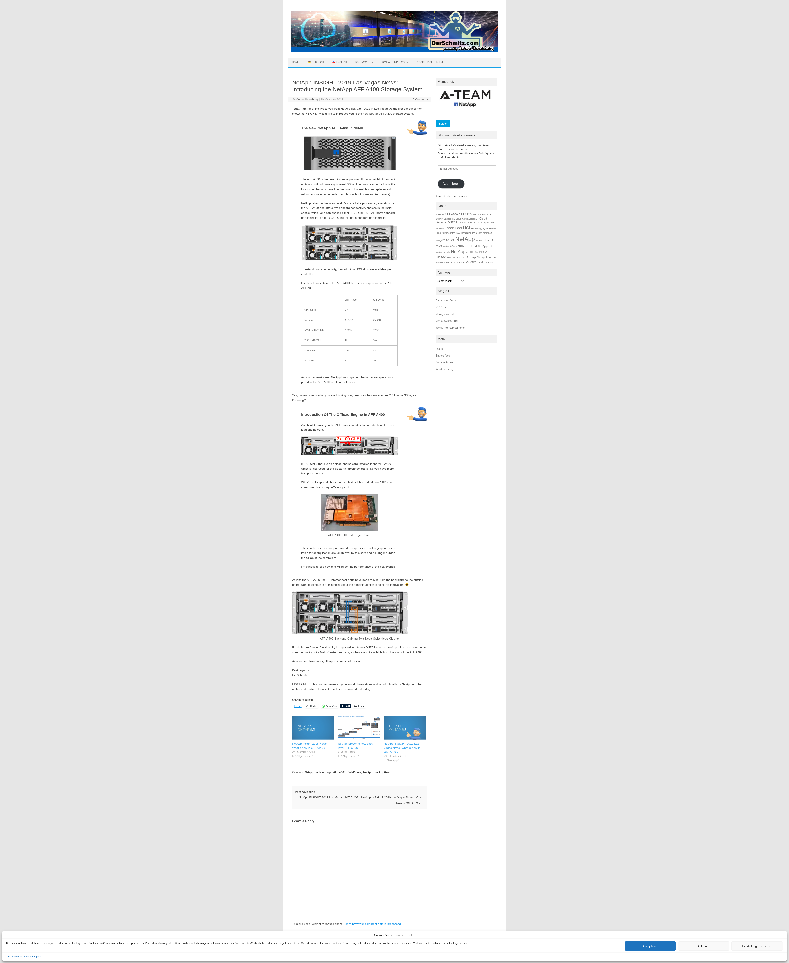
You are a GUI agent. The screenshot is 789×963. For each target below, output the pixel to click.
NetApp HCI (467, 246)
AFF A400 (339, 772)
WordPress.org (444, 369)
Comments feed (445, 362)
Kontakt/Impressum (395, 62)
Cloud (458, 218)
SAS (455, 262)
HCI (466, 227)
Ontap (471, 257)
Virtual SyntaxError (447, 320)
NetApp (367, 772)
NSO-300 (461, 257)
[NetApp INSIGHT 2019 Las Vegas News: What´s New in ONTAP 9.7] (405, 728)
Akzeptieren (650, 946)
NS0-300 (451, 257)
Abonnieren (451, 183)
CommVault (463, 222)
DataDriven (354, 772)
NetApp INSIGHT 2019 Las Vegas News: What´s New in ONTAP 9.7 (402, 748)
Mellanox (487, 233)
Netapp (309, 772)
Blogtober (486, 214)
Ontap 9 (482, 257)
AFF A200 (451, 214)
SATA (461, 262)
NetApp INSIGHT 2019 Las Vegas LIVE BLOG (327, 797)
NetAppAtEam (450, 246)
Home (295, 62)
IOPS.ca (441, 307)
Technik (319, 772)
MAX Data (477, 233)
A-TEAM (440, 214)
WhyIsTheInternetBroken (450, 327)
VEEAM (489, 262)
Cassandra (449, 218)
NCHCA (450, 240)
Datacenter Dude (446, 300)
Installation (466, 233)
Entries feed (443, 355)
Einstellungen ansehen (757, 946)
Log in (439, 348)
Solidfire (471, 262)
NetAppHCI (485, 246)
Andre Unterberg (307, 99)
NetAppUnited (464, 251)
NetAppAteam (383, 772)
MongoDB (440, 240)
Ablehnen (704, 946)
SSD (481, 262)
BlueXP (439, 218)
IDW (458, 233)
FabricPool (453, 228)
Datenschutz (15, 956)
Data (472, 222)
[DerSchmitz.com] (394, 50)
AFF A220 (465, 214)
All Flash (476, 214)
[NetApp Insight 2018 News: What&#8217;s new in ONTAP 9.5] (313, 728)
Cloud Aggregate (470, 218)
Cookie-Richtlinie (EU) (431, 62)
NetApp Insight (443, 252)
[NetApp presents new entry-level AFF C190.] (359, 728)
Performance (445, 262)
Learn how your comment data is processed (372, 923)
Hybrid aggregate (479, 228)
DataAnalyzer (482, 222)
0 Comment (420, 99)
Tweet (298, 706)
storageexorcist (445, 314)
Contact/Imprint (32, 956)
